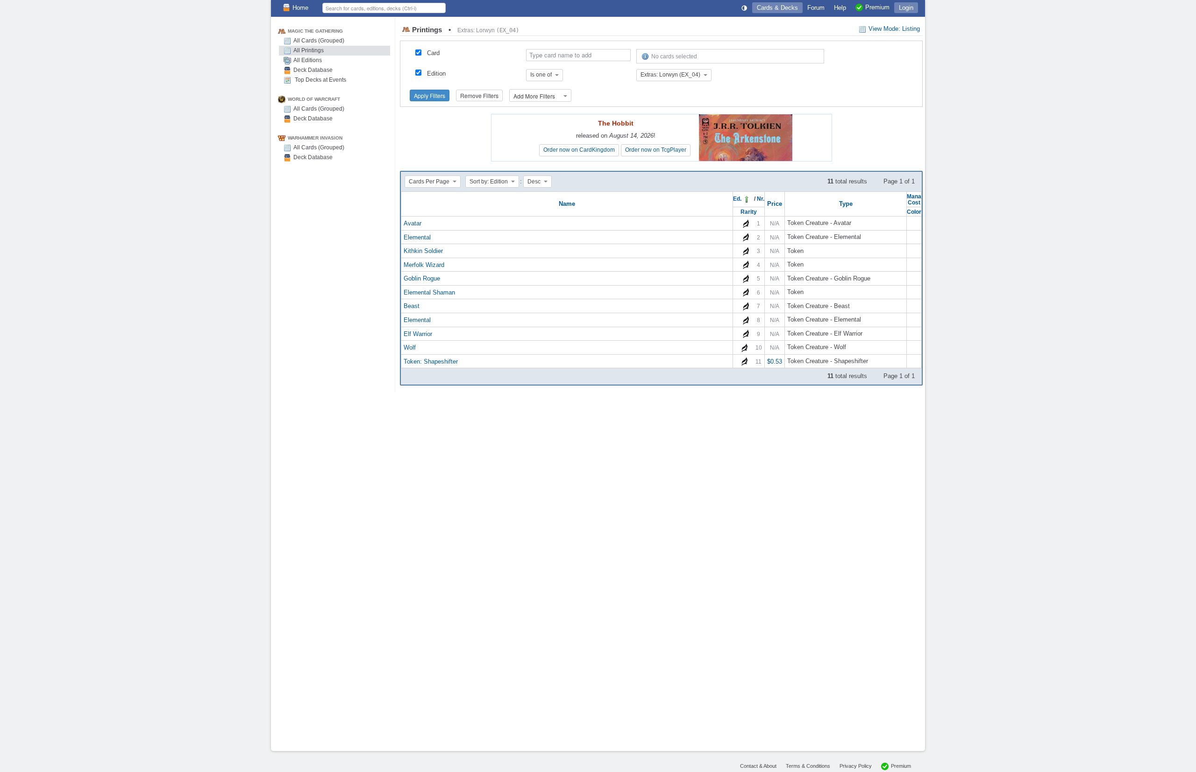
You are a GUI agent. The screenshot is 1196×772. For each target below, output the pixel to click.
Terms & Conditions (808, 766)
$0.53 (774, 361)
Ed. (738, 199)
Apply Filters (429, 95)
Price (774, 203)
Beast (412, 305)
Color (914, 212)
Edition (436, 73)
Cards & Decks (777, 7)
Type (846, 203)
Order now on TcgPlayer (655, 150)
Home (300, 7)
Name (567, 203)
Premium (901, 766)
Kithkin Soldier (423, 250)
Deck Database (313, 70)
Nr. (760, 199)
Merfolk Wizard (424, 264)
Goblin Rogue (422, 278)
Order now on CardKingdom (579, 150)
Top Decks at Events (319, 80)
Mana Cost (914, 199)
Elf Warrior (418, 333)
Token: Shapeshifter (431, 361)
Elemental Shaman (429, 291)
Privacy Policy (856, 766)
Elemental (417, 236)
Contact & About (758, 766)
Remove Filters (479, 95)
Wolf (410, 347)
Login (906, 7)
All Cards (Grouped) (318, 40)
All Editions (307, 60)
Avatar (412, 223)
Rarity (748, 212)
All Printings (308, 50)
